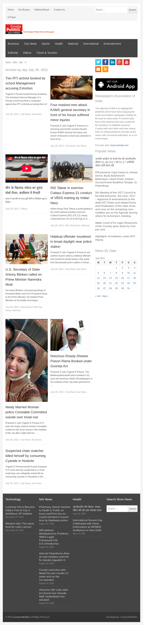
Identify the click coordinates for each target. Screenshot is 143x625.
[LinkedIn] (112, 62)
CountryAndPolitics (21, 617)
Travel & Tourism (46, 52)
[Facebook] (105, 62)
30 (122, 288)
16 (122, 278)
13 (104, 278)
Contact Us (59, 10)
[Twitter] (98, 62)
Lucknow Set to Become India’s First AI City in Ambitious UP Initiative (20, 510)
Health (59, 43)
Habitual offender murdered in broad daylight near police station (71, 241)
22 (116, 283)
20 (104, 283)
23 (122, 283)
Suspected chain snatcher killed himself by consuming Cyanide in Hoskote (25, 456)
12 (98, 278)
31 (128, 288)
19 (98, 283)
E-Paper (12, 17)
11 (134, 273)
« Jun (98, 296)
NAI (67, 225)
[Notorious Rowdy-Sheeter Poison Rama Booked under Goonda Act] (71, 335)
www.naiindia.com (119, 145)
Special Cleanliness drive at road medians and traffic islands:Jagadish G (54, 557)
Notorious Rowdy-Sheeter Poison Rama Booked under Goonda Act (71, 361)
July (21, 62)
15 (116, 278)
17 (128, 278)
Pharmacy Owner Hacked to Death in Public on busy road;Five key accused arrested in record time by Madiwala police (54, 513)
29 (116, 288)
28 (110, 288)
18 (134, 278)
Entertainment (112, 43)
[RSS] (105, 69)
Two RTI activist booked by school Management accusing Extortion (25, 83)
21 (110, 283)
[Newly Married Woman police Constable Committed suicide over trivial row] (26, 360)
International (91, 43)
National (73, 43)
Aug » (105, 296)
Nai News (36, 114)
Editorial (13, 52)
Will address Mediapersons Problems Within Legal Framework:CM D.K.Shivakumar (53, 537)
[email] (98, 69)
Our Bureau (24, 10)
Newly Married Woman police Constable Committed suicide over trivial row (26, 412)
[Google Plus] (119, 62)
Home (11, 10)
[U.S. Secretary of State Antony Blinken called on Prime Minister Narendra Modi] (26, 249)
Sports (46, 43)
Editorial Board (41, 10)
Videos (27, 52)
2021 (15, 62)
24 (128, 283)
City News (30, 43)
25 (134, 283)
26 (98, 288)
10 (128, 273)
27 (104, 288)
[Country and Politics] (30, 29)
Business (13, 43)
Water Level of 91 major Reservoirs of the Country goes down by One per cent (116, 226)
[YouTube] (127, 62)
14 (110, 278)
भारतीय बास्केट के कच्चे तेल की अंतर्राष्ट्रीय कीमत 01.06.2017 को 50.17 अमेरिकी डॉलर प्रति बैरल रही (115, 162)
